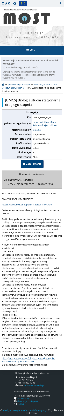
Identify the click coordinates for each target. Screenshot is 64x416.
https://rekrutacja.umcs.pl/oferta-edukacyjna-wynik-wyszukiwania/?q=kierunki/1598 (28, 359)
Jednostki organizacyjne (19, 84)
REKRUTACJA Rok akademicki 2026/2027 (32, 35)
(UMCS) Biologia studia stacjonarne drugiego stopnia (32, 102)
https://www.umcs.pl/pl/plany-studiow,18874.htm (27, 204)
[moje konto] (60, 3)
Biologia (37, 129)
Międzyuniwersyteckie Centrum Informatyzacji (25, 410)
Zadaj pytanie (33, 163)
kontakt (20, 403)
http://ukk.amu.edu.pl (34, 385)
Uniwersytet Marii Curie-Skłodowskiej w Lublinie (45, 123)
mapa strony (23, 398)
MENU (33, 50)
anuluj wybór (32, 67)
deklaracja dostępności (28, 401)
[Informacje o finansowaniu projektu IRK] (23, 3)
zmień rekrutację (14, 67)
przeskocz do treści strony (1, 1)
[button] (3, 3)
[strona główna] (3, 84)
